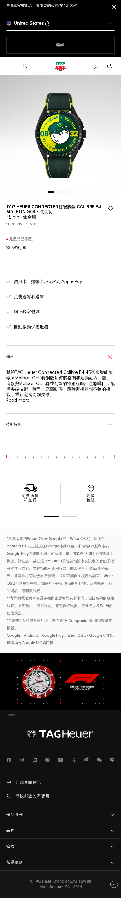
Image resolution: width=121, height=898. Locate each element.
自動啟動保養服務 (31, 327)
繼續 (68, 45)
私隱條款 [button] (14, 863)
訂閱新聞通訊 (28, 783)
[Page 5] (72, 192)
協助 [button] (10, 846)
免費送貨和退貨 (29, 297)
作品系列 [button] (14, 815)
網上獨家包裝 (27, 312)
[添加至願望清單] (110, 209)
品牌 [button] (10, 831)
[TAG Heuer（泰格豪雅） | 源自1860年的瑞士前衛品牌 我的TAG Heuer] (60, 734)
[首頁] (60, 66)
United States (29, 23)
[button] (96, 66)
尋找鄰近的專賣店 (33, 796)
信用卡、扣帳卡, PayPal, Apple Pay (48, 282)
